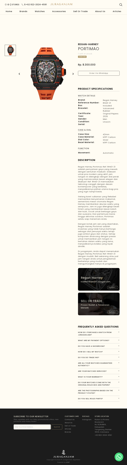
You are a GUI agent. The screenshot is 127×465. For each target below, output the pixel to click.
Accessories (59, 11)
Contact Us (70, 419)
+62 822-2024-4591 (103, 435)
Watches (40, 11)
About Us (100, 11)
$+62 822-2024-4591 (35, 4)
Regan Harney (110, 100)
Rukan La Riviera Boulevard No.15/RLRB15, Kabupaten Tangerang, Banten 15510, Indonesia (103, 425)
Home (9, 11)
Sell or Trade (70, 426)
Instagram (87, 419)
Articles (117, 11)
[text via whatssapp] (119, 457)
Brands (23, 11)
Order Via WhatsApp (98, 73)
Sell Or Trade (80, 11)
